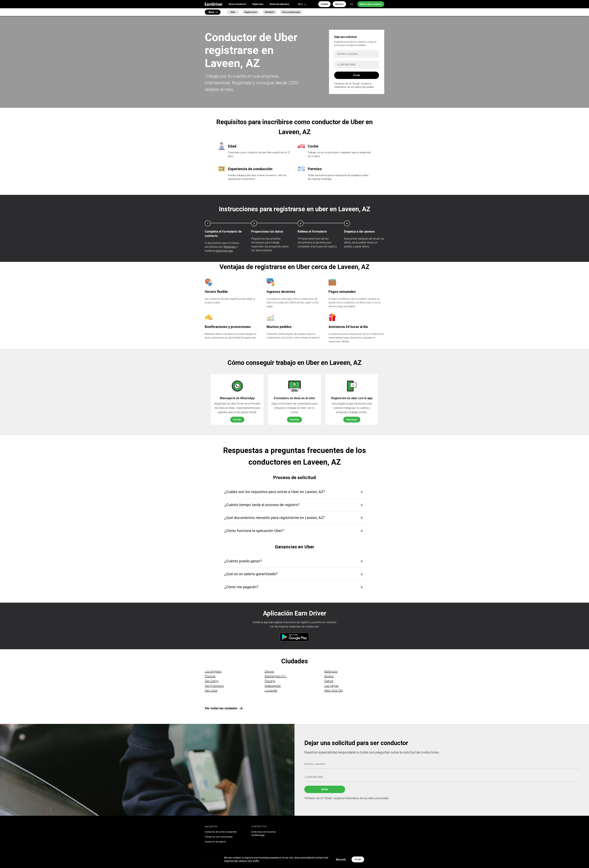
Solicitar (294, 419)
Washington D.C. (276, 676)
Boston (329, 676)
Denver (269, 671)
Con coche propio (291, 12)
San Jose (211, 690)
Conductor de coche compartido (221, 832)
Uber (232, 12)
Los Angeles (213, 671)
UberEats (269, 12)
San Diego (211, 681)
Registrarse (250, 12)
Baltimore (330, 671)
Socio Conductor (237, 4)
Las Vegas (331, 686)
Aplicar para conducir (371, 4)
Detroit (328, 681)
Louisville (271, 690)
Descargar (351, 419)
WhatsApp (229, 246)
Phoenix (210, 676)
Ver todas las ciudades (221, 708)
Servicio (339, 4)
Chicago (270, 681)
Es (351, 4)
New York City (333, 690)
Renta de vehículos (279, 4)
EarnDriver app (224, 250)
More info (341, 859)
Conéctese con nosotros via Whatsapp (263, 833)
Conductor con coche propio (219, 836)
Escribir (237, 419)
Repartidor (258, 4)
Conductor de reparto (215, 841)
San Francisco (214, 686)
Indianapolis (273, 686)
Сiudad (324, 4)
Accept (358, 859)
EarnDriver (213, 4)
